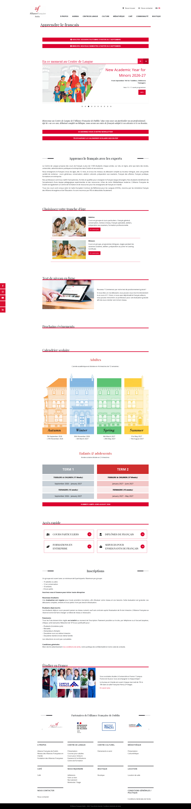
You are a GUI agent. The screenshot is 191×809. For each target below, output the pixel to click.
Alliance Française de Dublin (47, 751)
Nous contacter (147, 8)
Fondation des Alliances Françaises (50, 758)
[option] (95, 83)
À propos (64, 16)
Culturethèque (133, 753)
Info (142, 92)
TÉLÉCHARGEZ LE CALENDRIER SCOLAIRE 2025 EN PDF (95, 138)
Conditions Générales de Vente (139, 799)
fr (159, 8)
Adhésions (71, 775)
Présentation (72, 751)
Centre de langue (90, 16)
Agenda (75, 16)
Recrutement (72, 780)
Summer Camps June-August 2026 (95, 504)
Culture (105, 16)
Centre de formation (75, 761)
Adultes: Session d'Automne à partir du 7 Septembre (96, 39)
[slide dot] (82, 106)
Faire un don (72, 777)
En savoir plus (94, 229)
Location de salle (134, 775)
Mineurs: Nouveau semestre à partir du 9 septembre (96, 46)
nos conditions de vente (72, 647)
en (156, 8)
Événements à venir (105, 751)
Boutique (156, 16)
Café (130, 16)
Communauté (142, 16)
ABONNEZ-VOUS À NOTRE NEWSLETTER (96, 132)
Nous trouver (130, 8)
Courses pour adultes (76, 753)
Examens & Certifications (77, 758)
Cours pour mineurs (75, 756)
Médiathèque (118, 16)
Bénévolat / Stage (74, 782)
